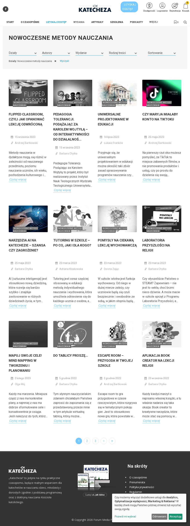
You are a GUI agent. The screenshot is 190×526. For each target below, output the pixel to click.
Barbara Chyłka (68, 153)
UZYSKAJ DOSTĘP (129, 7)
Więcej (153, 21)
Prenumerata (137, 482)
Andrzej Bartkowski (26, 142)
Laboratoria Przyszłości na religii (156, 245)
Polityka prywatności (141, 487)
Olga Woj (20, 384)
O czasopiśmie (138, 477)
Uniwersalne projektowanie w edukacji (113, 119)
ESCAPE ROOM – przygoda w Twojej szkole (115, 360)
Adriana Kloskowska (71, 268)
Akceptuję (175, 516)
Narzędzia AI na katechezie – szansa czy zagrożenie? (27, 245)
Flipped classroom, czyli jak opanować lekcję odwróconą (26, 119)
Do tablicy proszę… (70, 355)
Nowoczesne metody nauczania (25, 103)
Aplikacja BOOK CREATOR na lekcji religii (158, 360)
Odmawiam (159, 516)
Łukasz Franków (113, 142)
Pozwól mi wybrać (125, 516)
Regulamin (135, 492)
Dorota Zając (111, 268)
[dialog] (149, 508)
